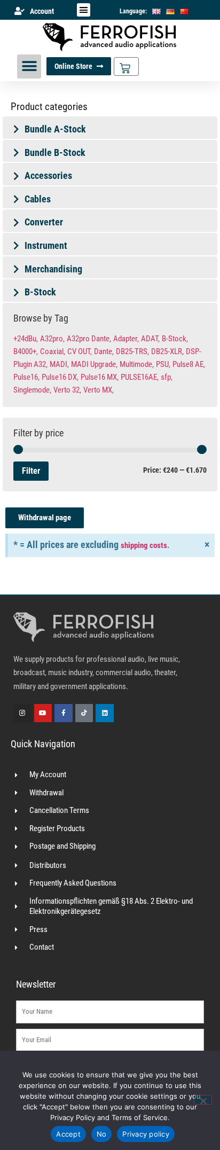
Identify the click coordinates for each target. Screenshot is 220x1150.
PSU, (163, 364)
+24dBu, (25, 338)
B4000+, (25, 351)
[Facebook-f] (63, 713)
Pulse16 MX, (100, 377)
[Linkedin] (105, 713)
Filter (31, 471)
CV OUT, (79, 351)
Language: (133, 11)
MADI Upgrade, (94, 364)
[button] (84, 10)
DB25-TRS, (132, 351)
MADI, (59, 364)
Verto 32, (67, 390)
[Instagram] (22, 713)
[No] (203, 1100)
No (102, 1134)
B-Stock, (175, 338)
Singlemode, (32, 390)
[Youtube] (43, 713)
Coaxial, (52, 351)
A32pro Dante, (89, 338)
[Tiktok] (84, 713)
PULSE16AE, (140, 377)
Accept (68, 1134)
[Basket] (126, 66)
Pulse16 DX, (60, 377)
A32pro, (52, 338)
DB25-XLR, (167, 351)
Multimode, (137, 364)
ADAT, (150, 338)
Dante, (104, 351)
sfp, (166, 377)
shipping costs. (145, 545)
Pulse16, (26, 377)
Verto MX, (98, 390)
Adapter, (126, 338)
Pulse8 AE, (188, 364)
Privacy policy (145, 1134)
